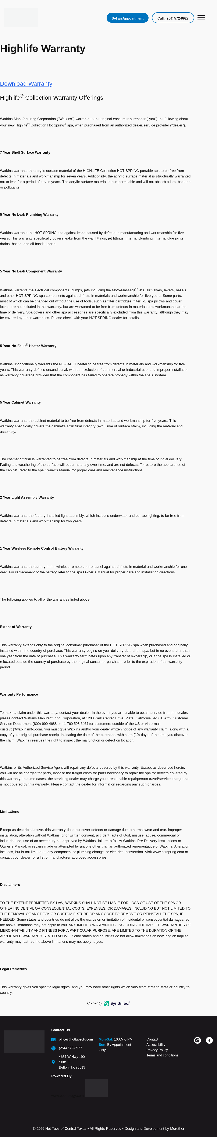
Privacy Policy (157, 1050)
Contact (152, 1039)
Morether (177, 1129)
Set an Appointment (127, 18)
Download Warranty (26, 83)
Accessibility (155, 1044)
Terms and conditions (162, 1055)
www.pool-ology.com (67, 1096)
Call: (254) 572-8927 (173, 18)
